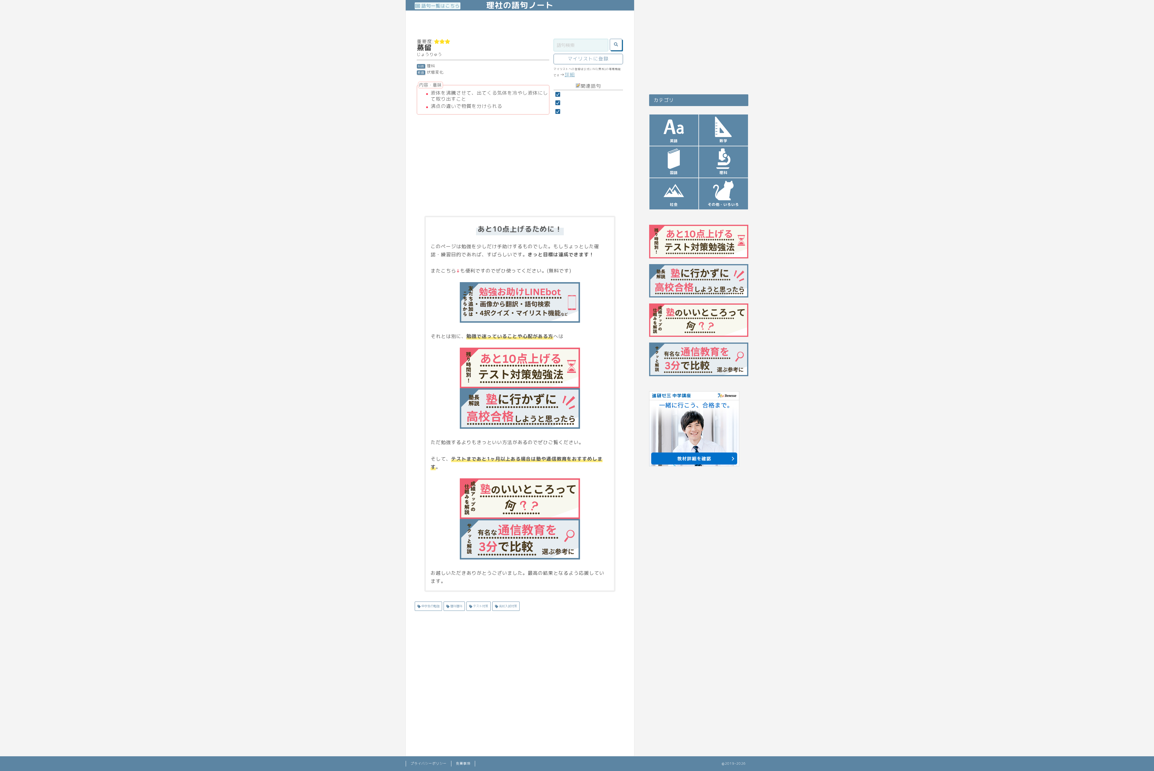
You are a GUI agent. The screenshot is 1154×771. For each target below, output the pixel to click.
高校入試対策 (507, 606)
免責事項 (463, 763)
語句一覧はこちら (440, 6)
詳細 (570, 74)
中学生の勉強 (429, 606)
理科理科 (455, 606)
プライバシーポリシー (429, 763)
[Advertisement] (524, 24)
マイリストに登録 (588, 58)
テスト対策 (480, 606)
